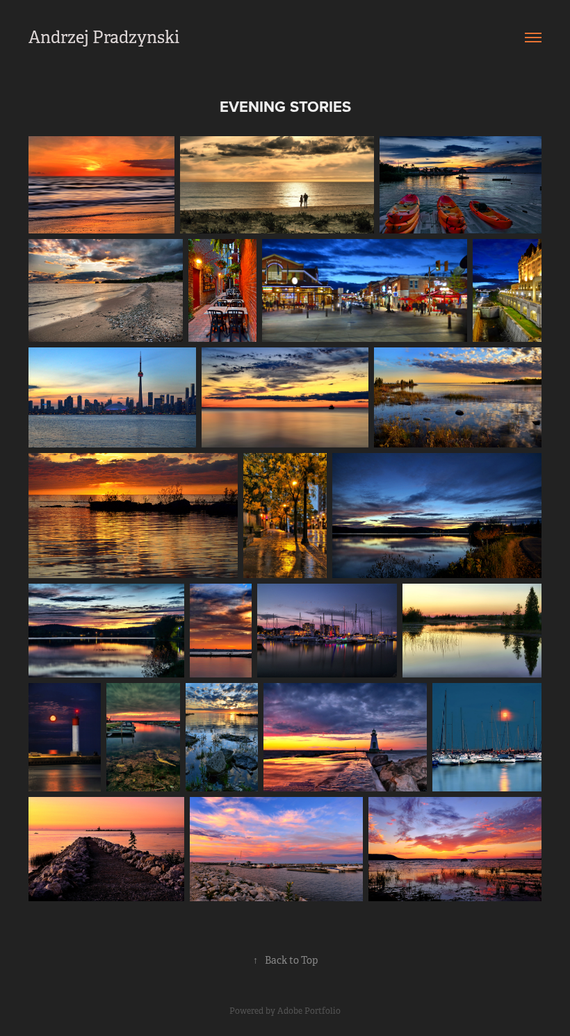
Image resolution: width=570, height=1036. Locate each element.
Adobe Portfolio (309, 1011)
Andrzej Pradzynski (103, 37)
